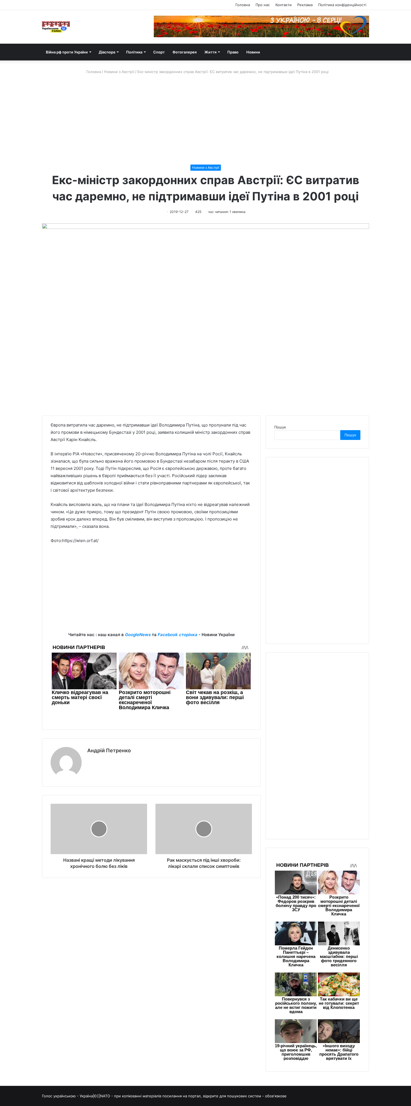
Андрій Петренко (109, 750)
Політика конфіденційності (342, 5)
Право (232, 52)
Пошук (280, 427)
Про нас (263, 5)
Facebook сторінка (177, 634)
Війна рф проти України (67, 52)
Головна (242, 5)
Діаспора (107, 52)
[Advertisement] (205, 119)
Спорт (159, 52)
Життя (210, 52)
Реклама (305, 5)
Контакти (283, 5)
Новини (253, 52)
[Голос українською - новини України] (56, 26)
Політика (134, 52)
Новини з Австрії (119, 71)
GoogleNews (138, 634)
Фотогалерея (185, 52)
